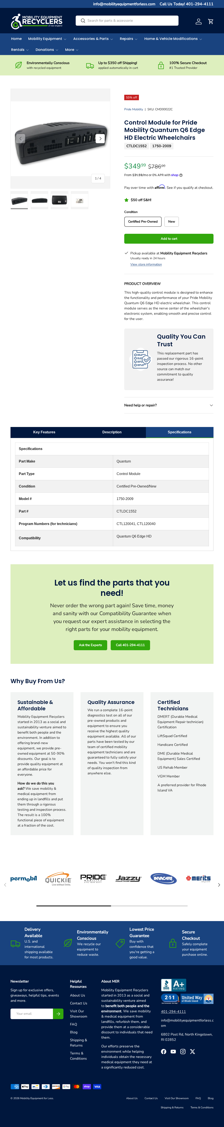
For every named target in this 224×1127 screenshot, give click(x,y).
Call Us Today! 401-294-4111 (187, 4)
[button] (211, 21)
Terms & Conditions (202, 1107)
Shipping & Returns (172, 1107)
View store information (146, 264)
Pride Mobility (133, 109)
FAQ (73, 1024)
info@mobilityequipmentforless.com (124, 4)
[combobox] (127, 21)
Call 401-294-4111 (130, 645)
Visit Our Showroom (177, 1098)
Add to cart (169, 238)
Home (16, 38)
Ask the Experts (90, 645)
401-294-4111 (173, 1011)
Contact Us (78, 1003)
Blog (73, 1032)
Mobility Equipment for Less (36, 1098)
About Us (77, 995)
